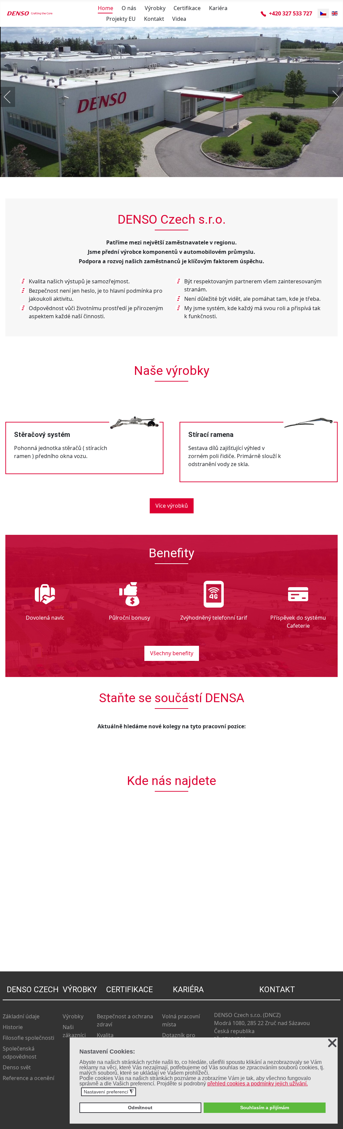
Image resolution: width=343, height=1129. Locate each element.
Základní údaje (21, 1016)
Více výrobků (171, 505)
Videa (179, 18)
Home (105, 8)
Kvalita (105, 1035)
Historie (13, 1027)
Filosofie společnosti (28, 1037)
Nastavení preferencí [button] (109, 1092)
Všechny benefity (171, 653)
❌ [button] (332, 1043)
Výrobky (155, 8)
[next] (331, 96)
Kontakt (154, 18)
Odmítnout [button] (140, 1107)
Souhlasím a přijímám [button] (264, 1107)
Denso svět (17, 1067)
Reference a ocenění (28, 1078)
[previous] (11, 96)
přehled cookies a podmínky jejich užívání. (257, 1083)
